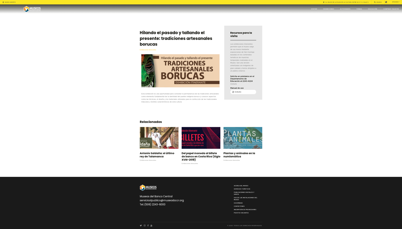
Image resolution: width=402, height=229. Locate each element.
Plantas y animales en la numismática (239, 155)
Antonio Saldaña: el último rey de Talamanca (157, 155)
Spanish (395, 2)
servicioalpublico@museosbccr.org (162, 200)
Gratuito (238, 92)
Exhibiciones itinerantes (148, 50)
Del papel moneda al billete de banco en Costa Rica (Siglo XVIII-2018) (201, 156)
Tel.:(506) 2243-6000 (152, 204)
